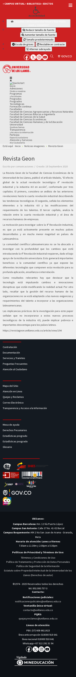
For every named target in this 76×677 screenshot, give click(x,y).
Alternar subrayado (40, 49)
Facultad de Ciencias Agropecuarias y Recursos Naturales (41, 111)
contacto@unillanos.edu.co (38, 610)
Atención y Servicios (21, 141)
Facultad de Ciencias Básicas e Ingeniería (32, 114)
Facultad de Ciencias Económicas (28, 119)
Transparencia (22, 131)
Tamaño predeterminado (39, 39)
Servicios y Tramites (14, 358)
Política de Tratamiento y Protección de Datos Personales (38, 562)
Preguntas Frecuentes (15, 363)
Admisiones (17, 90)
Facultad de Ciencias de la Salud (27, 116)
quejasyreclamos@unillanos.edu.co (38, 618)
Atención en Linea (12, 391)
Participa (19, 136)
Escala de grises (24, 44)
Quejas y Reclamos (13, 397)
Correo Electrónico (14, 402)
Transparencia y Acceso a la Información (25, 408)
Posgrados (16, 101)
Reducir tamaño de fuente (39, 30)
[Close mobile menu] (11, 80)
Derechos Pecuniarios (15, 430)
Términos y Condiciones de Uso (38, 557)
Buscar (51, 56)
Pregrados (16, 98)
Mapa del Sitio (11, 386)
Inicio (12, 86)
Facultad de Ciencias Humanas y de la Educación (36, 122)
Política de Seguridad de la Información (38, 566)
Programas (16, 95)
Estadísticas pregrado (15, 436)
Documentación (11, 352)
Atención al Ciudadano (15, 369)
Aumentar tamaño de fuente (40, 34)
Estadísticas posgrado (15, 441)
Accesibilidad (37, 15)
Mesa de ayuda (11, 424)
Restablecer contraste (52, 44)
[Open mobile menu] (11, 77)
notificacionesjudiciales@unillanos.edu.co (38, 601)
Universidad (17, 126)
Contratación (10, 347)
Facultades (16, 109)
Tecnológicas (17, 104)
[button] (36, 10)
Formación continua (20, 106)
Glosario (8, 447)
